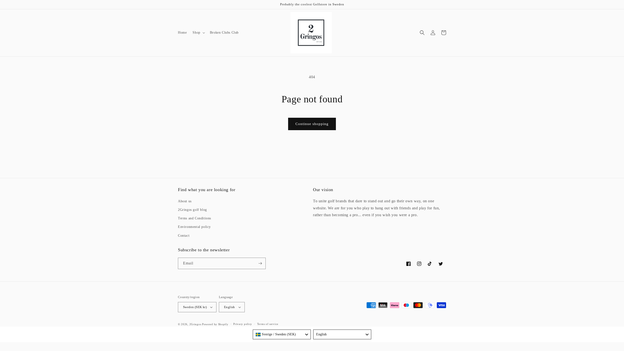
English (229, 307)
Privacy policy (242, 323)
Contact (183, 235)
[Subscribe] (260, 263)
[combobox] (282, 334)
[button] (198, 33)
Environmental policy (194, 227)
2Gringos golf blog (192, 210)
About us (185, 201)
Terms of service (267, 323)
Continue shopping (312, 124)
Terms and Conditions (194, 218)
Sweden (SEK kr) (195, 307)
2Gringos (195, 324)
